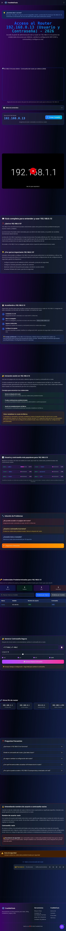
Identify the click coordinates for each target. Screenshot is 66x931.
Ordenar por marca (43, 595)
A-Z (4, 657)
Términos (52, 918)
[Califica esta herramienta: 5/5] (63, 867)
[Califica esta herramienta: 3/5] (56, 867)
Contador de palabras (40, 919)
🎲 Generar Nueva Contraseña (33, 662)
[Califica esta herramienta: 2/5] (53, 867)
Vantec (3, 604)
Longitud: (5, 652)
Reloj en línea (38, 911)
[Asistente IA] (62, 927)
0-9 (36, 657)
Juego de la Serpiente (40, 917)
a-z (20, 657)
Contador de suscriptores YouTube (40, 914)
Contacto (52, 913)
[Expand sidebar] (2, 2)
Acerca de (53, 911)
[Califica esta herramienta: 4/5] (60, 867)
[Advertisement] (33, 54)
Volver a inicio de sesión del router (34, 862)
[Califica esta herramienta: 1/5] (49, 867)
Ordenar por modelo (58, 595)
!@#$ (52, 657)
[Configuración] (63, 2)
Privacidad (53, 915)
